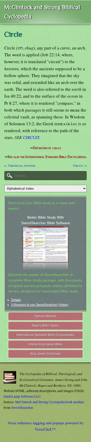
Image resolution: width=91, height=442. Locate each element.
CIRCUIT (31, 137)
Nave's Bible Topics (45, 325)
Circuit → (80, 165)
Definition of (47, 148)
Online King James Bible (45, 344)
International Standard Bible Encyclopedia (45, 335)
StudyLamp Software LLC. (22, 396)
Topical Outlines (45, 316)
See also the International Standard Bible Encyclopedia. (47, 157)
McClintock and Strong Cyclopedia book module (49, 402)
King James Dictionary (45, 354)
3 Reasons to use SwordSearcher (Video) (39, 305)
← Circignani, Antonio (19, 165)
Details (16, 300)
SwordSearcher (22, 407)
